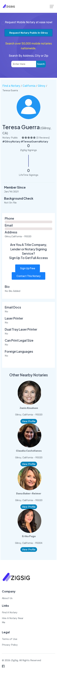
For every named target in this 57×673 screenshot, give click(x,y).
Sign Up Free (27, 268)
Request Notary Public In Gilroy (28, 32)
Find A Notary (9, 612)
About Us (7, 598)
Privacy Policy (10, 644)
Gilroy (41, 86)
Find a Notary (11, 86)
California (29, 86)
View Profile (28, 421)
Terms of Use (9, 639)
